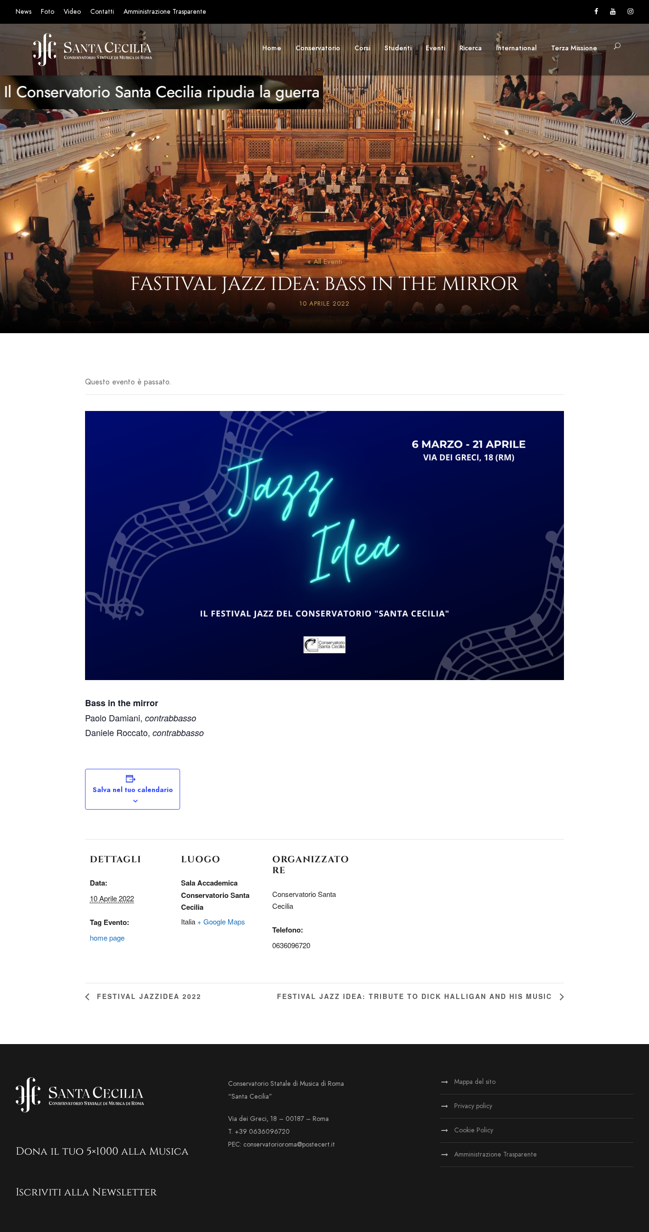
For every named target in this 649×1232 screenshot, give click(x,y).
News (23, 11)
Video (72, 11)
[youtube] (613, 11)
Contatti (102, 11)
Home (271, 48)
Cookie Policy (473, 1130)
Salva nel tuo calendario (133, 789)
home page (107, 938)
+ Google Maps (221, 921)
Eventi (435, 48)
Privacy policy (473, 1106)
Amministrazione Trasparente (165, 11)
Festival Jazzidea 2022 (147, 996)
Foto (47, 11)
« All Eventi (324, 261)
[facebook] (596, 11)
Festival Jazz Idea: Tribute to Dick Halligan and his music (416, 996)
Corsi (362, 48)
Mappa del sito (475, 1081)
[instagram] (630, 11)
